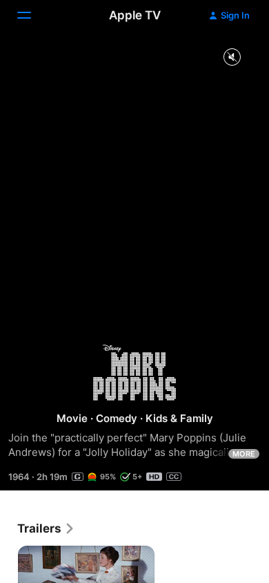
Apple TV (135, 15)
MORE (243, 454)
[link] (46, 528)
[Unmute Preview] (231, 57)
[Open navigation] (32, 15)
